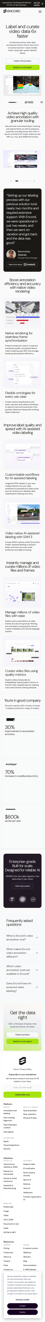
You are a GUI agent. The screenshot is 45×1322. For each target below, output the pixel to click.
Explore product (22, 1034)
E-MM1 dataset (29, 1269)
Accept (22, 1306)
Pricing (6, 1248)
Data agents (8, 1132)
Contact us (8, 1269)
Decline (22, 1312)
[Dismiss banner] (42, 4)
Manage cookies (22, 1299)
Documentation (30, 1265)
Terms (15, 1069)
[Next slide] (34, 181)
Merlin (6, 1141)
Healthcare (28, 1192)
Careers (6, 1261)
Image (6, 1211)
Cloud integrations (11, 1145)
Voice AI (26, 1188)
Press (5, 1265)
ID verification (29, 1168)
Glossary (27, 1257)
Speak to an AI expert (22, 67)
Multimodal (8, 1207)
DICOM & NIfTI (9, 1232)
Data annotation (30, 1110)
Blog (25, 1261)
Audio (6, 1228)
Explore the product (22, 61)
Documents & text (11, 1224)
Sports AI (27, 1180)
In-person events (30, 1248)
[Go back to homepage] (11, 11)
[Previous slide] (11, 181)
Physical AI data (30, 1118)
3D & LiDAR (8, 1219)
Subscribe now (22, 1094)
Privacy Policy (26, 1069)
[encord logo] (22, 1061)
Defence (26, 1184)
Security (6, 1149)
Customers (8, 1252)
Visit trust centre (22, 886)
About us (7, 1257)
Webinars (27, 1252)
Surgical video (29, 1164)
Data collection (29, 1114)
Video (6, 1215)
